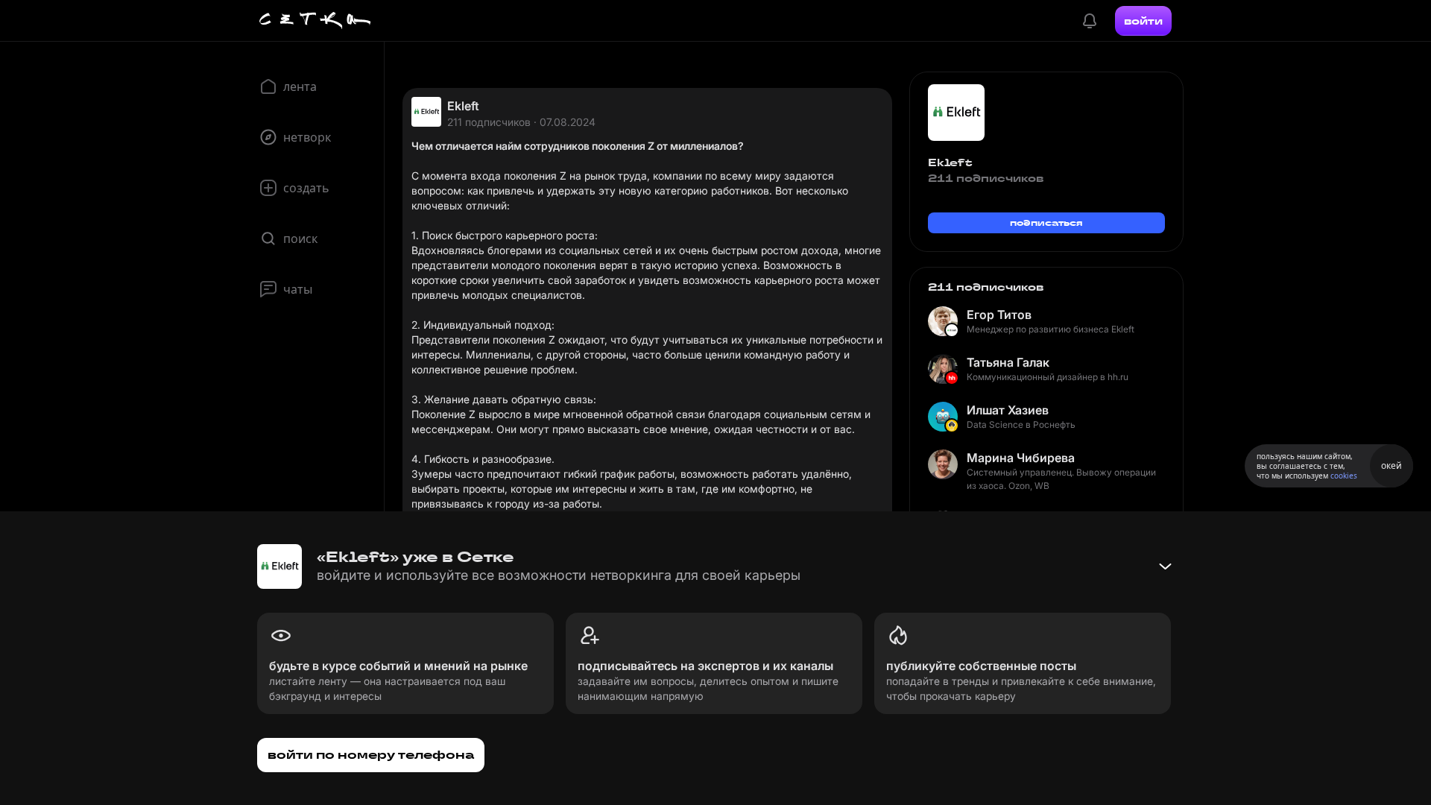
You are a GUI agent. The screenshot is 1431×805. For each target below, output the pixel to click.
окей (1391, 465)
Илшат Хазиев (1008, 409)
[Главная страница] (315, 21)
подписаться (1046, 222)
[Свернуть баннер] (1165, 566)
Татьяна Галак (1008, 362)
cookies (1343, 475)
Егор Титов (999, 314)
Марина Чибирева (1021, 457)
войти (1143, 20)
